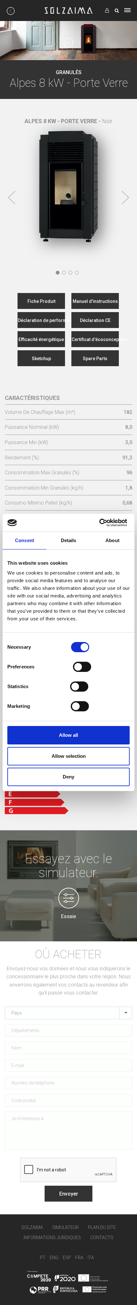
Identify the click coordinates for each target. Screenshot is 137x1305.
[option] (68, 181)
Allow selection (69, 756)
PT (43, 1257)
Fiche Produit (41, 301)
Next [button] (125, 197)
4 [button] (77, 273)
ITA (91, 1257)
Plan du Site (102, 1227)
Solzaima (32, 1227)
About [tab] (112, 540)
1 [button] (58, 273)
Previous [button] (12, 197)
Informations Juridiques (52, 1237)
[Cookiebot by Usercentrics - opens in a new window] (99, 523)
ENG (54, 1257)
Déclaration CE (95, 320)
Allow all (68, 735)
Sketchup (41, 358)
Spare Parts (95, 358)
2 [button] (64, 273)
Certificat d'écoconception (95, 339)
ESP (67, 1257)
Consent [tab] (24, 540)
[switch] (82, 667)
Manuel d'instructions (95, 301)
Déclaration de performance (41, 320)
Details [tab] (68, 540)
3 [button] (70, 273)
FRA (79, 1257)
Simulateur (65, 1227)
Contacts (101, 1237)
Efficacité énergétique (41, 339)
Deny (68, 776)
